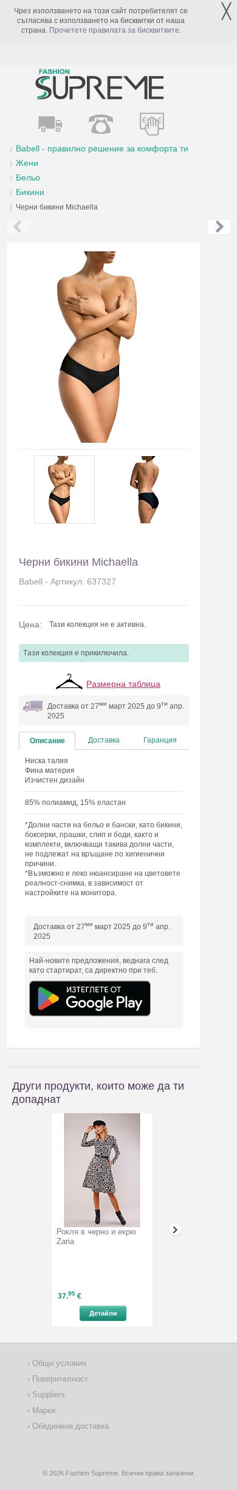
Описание (47, 741)
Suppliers (47, 1394)
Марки (42, 1410)
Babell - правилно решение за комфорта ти (102, 148)
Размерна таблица (123, 684)
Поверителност (59, 1378)
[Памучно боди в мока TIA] (219, 227)
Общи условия (58, 1363)
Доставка (104, 740)
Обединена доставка (69, 1426)
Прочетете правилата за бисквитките (114, 30)
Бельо (28, 177)
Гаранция (160, 740)
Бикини (30, 192)
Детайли (103, 1313)
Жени (27, 163)
